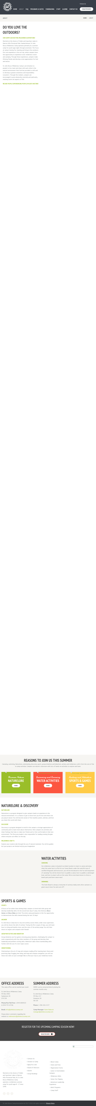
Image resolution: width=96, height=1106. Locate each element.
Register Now (86, 9)
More (16, 785)
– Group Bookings (31, 1074)
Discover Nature (16, 777)
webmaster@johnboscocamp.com (19, 1016)
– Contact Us (30, 1059)
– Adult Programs (54, 1087)
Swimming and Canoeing (48, 777)
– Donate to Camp (32, 1062)
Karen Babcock (49, 1009)
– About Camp (53, 1062)
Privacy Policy (50, 1103)
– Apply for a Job (31, 1065)
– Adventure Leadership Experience (56, 1083)
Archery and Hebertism (80, 777)
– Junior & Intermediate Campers (56, 1072)
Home (85, 18)
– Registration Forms (56, 1068)
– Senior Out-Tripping (56, 1079)
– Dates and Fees (55, 1065)
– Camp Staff (53, 1090)
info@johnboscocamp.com (14, 1009)
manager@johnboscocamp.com (43, 1012)
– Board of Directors (32, 1068)
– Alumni (29, 1071)
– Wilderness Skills (55, 1076)
